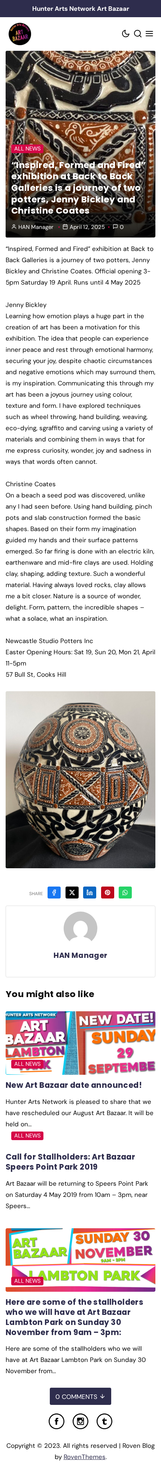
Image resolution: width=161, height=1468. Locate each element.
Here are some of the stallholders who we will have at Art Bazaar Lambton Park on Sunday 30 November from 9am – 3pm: (74, 1317)
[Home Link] (20, 34)
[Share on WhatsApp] (125, 893)
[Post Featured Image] (80, 1043)
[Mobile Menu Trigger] (150, 34)
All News (27, 148)
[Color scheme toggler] (126, 34)
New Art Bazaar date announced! (74, 1085)
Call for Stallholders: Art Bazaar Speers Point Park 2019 (70, 1161)
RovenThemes (85, 1457)
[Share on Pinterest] (107, 893)
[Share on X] (72, 893)
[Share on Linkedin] (89, 893)
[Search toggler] (138, 34)
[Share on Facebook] (54, 893)
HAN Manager (36, 227)
